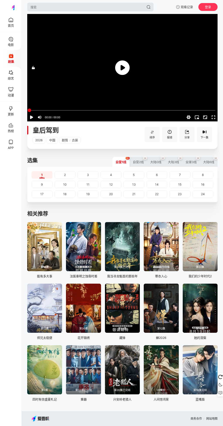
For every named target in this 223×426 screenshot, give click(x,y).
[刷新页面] (220, 377)
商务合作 (196, 418)
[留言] (220, 393)
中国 (52, 140)
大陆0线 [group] (157, 160)
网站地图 (212, 418)
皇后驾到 (46, 130)
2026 (39, 140)
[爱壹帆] (10, 6)
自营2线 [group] (139, 160)
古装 (75, 140)
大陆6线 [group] (210, 160)
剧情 (65, 140)
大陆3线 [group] (175, 160)
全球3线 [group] (192, 160)
